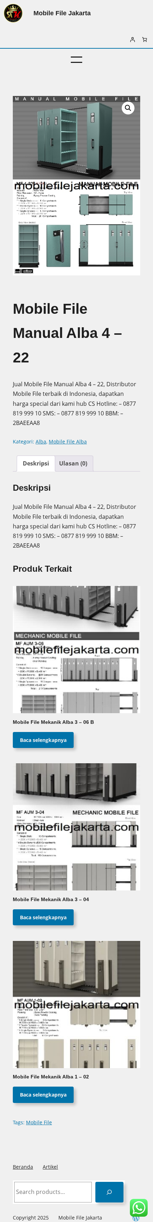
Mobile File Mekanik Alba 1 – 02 (51, 1077)
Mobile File (39, 1122)
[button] (128, 108)
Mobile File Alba (68, 441)
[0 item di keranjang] (144, 39)
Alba (41, 441)
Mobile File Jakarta (62, 13)
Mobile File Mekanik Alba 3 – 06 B (53, 722)
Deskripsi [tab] (36, 463)
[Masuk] (132, 39)
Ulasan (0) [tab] (73, 463)
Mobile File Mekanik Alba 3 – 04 (51, 899)
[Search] (109, 1192)
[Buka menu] (76, 59)
